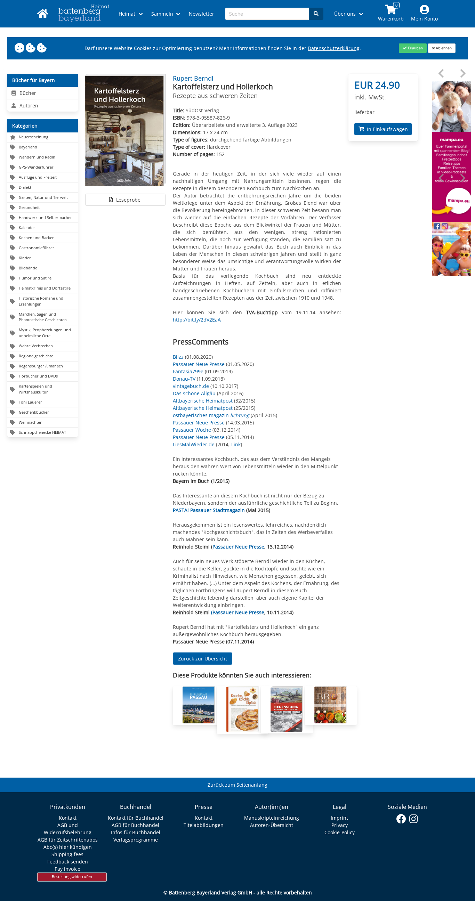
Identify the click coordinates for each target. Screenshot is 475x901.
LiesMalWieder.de (194, 444)
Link (236, 444)
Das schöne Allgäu (194, 393)
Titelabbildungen (204, 825)
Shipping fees (67, 854)
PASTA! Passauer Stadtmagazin (209, 510)
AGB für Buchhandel (135, 825)
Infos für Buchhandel (135, 832)
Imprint (339, 817)
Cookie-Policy (339, 832)
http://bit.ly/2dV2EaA (197, 319)
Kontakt (68, 817)
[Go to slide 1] (451, 270)
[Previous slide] (441, 73)
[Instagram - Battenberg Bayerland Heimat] (414, 819)
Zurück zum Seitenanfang (237, 784)
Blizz (178, 357)
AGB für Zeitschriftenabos (68, 839)
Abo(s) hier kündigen (67, 847)
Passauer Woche (192, 430)
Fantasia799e (188, 371)
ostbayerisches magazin (212, 415)
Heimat (127, 13)
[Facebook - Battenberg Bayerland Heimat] (401, 819)
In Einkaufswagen (386, 129)
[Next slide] (462, 73)
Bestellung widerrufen (72, 876)
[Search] (316, 14)
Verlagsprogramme (135, 839)
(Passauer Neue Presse (237, 612)
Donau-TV (184, 378)
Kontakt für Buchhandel (135, 817)
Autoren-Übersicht (271, 825)
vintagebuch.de (191, 386)
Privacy (339, 825)
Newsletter (201, 13)
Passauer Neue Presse (199, 364)
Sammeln (162, 13)
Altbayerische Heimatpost (203, 400)
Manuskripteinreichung (271, 817)
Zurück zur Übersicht (202, 658)
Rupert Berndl (193, 78)
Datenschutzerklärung (334, 48)
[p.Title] (199, 721)
